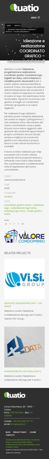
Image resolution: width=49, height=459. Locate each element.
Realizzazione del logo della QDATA (22, 371)
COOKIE (33, 432)
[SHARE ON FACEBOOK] (10, 224)
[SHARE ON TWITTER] (6, 224)
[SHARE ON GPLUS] (14, 224)
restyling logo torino (15, 210)
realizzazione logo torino (24, 207)
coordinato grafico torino (17, 204)
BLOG (8, 432)
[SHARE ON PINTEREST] (18, 224)
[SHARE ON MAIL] (22, 224)
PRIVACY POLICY (20, 432)
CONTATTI (10, 435)
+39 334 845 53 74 (22, 421)
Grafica (8, 196)
